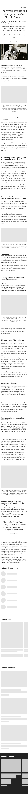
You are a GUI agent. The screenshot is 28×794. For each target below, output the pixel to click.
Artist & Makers (7, 34)
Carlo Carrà (21, 129)
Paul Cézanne (13, 407)
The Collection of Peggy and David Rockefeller (14, 290)
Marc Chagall (16, 428)
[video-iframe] (14, 52)
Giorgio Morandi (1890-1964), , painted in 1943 (12, 490)
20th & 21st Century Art (19, 34)
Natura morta (5, 254)
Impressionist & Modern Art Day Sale (18, 493)
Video (14, 37)
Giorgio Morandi (5, 65)
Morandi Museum (5, 559)
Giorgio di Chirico (11, 129)
